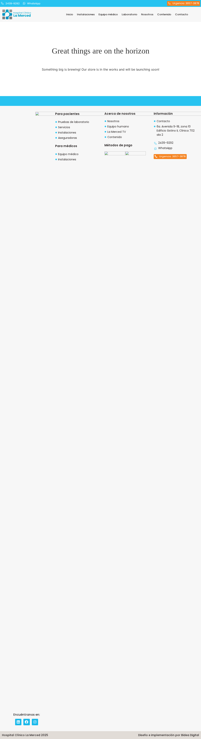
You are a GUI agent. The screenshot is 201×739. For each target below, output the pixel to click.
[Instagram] (35, 722)
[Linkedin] (18, 722)
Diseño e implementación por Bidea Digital (168, 735)
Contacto (181, 14)
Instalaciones (86, 14)
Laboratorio (129, 14)
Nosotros (147, 14)
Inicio (69, 14)
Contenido (164, 14)
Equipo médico (108, 14)
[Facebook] (26, 722)
